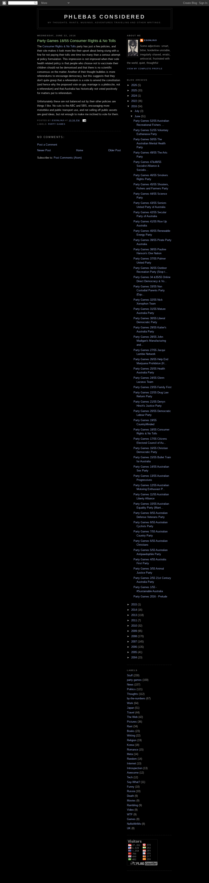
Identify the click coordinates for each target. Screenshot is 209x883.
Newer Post (44, 150)
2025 (134, 90)
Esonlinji (150, 40)
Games (131, 819)
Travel (130, 712)
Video (130, 809)
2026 (134, 85)
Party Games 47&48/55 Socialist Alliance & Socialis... (147, 165)
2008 (134, 636)
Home (79, 150)
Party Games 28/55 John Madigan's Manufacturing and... (149, 340)
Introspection (134, 768)
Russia (131, 791)
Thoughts (132, 693)
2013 (134, 615)
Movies (131, 800)
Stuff (130, 675)
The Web (132, 717)
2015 (134, 604)
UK (129, 828)
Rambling (132, 805)
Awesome (133, 772)
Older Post (114, 150)
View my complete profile (144, 68)
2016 (134, 106)
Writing (131, 735)
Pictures (132, 721)
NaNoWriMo (134, 823)
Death (130, 795)
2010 (134, 625)
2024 (134, 95)
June (138, 116)
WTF (130, 814)
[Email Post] (84, 120)
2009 (134, 630)
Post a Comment (47, 144)
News (130, 684)
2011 (134, 620)
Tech (130, 777)
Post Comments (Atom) (68, 157)
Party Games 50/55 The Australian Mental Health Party (149, 143)
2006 (134, 646)
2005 (134, 652)
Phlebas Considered (104, 17)
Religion (131, 740)
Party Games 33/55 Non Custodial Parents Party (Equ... (149, 290)
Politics (131, 689)
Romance (132, 749)
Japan (130, 707)
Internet (131, 763)
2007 (134, 641)
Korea (130, 744)
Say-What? (133, 782)
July (137, 111)
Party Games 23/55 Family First (152, 387)
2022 (134, 101)
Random (132, 758)
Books (131, 731)
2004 (134, 657)
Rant (129, 726)
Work (130, 703)
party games (56, 124)
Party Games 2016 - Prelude (150, 596)
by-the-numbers (136, 698)
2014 (134, 609)
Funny (130, 786)
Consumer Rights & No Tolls (59, 46)
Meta (130, 754)
